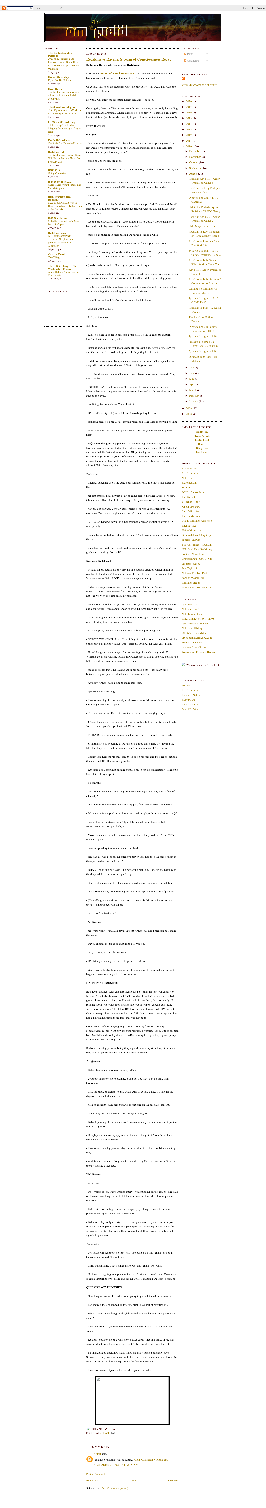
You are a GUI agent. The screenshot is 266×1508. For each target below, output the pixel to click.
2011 (189, 140)
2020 (189, 101)
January (194, 401)
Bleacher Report (191, 501)
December (195, 151)
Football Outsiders (59, 140)
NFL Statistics (189, 604)
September (195, 168)
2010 (189, 146)
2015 (189, 118)
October (194, 162)
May (192, 378)
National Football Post (194, 573)
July (192, 367)
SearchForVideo (191, 709)
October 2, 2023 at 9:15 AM (116, 1464)
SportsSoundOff (191, 539)
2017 (189, 107)
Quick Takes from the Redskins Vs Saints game (64, 186)
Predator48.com (191, 563)
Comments (192, 60)
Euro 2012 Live (190, 511)
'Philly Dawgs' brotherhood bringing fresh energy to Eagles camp (64, 128)
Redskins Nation (191, 695)
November (195, 156)
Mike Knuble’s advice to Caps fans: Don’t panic (63, 222)
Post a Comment (95, 1474)
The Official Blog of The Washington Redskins (62, 267)
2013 (189, 129)
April (192, 384)
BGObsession (189, 468)
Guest (97, 1453)
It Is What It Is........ (60, 182)
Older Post (173, 1480)
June (192, 373)
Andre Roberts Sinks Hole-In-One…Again (63, 273)
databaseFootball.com (194, 647)
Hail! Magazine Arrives (202, 226)
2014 (189, 123)
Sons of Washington (193, 577)
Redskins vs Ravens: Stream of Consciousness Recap (129, 59)
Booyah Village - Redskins (197, 544)
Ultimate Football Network (197, 587)
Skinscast (187, 487)
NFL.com (187, 478)
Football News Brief (193, 554)
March (193, 390)
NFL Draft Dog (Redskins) (197, 549)
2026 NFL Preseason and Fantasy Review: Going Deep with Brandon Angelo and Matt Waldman (64, 64)
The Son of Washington (61, 107)
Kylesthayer (188, 699)
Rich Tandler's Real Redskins (59, 198)
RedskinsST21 (190, 704)
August (193, 173)
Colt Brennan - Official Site (197, 558)
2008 (189, 414)
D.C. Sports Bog (57, 218)
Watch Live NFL (191, 506)
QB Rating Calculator (194, 633)
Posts (189, 53)
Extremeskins (189, 482)
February (194, 395)
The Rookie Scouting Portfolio (60, 54)
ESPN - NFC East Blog (61, 122)
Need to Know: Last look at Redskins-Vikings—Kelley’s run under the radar (65, 206)
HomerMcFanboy (58, 77)
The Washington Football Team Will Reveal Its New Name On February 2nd (64, 158)
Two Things (54, 257)
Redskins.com (190, 473)
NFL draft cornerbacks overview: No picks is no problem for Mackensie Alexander (61, 241)
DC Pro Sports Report (194, 492)
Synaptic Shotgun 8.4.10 (203, 351)
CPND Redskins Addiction (197, 520)
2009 (189, 408)
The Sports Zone (191, 516)
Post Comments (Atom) (115, 1488)
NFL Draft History (192, 628)
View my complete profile (199, 85)
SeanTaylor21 (189, 568)
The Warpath (189, 497)
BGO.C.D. (54, 170)
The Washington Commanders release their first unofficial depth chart (63, 95)
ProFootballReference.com (197, 637)
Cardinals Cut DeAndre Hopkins (65, 143)
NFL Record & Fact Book (196, 623)
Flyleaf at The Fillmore (60, 80)
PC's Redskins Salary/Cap (196, 535)
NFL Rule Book (191, 609)
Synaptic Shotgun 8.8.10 (203, 336)
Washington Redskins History (198, 652)
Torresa (186, 685)
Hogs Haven (55, 89)
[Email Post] (112, 1433)
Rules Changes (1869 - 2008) (198, 618)
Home (133, 1480)
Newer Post (92, 1480)
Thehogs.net (189, 525)
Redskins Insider (58, 233)
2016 (189, 112)
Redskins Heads (191, 582)
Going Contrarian (57, 173)
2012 (189, 135)
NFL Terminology (192, 614)
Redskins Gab (56, 152)
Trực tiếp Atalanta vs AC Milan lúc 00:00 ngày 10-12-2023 (64, 111)
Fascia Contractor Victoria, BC (151, 1459)
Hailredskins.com (192, 530)
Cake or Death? (57, 254)
